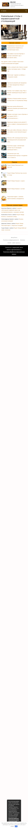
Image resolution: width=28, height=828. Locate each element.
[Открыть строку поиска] (26, 11)
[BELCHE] (5, 4)
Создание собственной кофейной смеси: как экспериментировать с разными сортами (12, 210)
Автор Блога (14, 237)
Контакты (22, 240)
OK (16, 826)
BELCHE (13, 2)
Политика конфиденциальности (11, 240)
